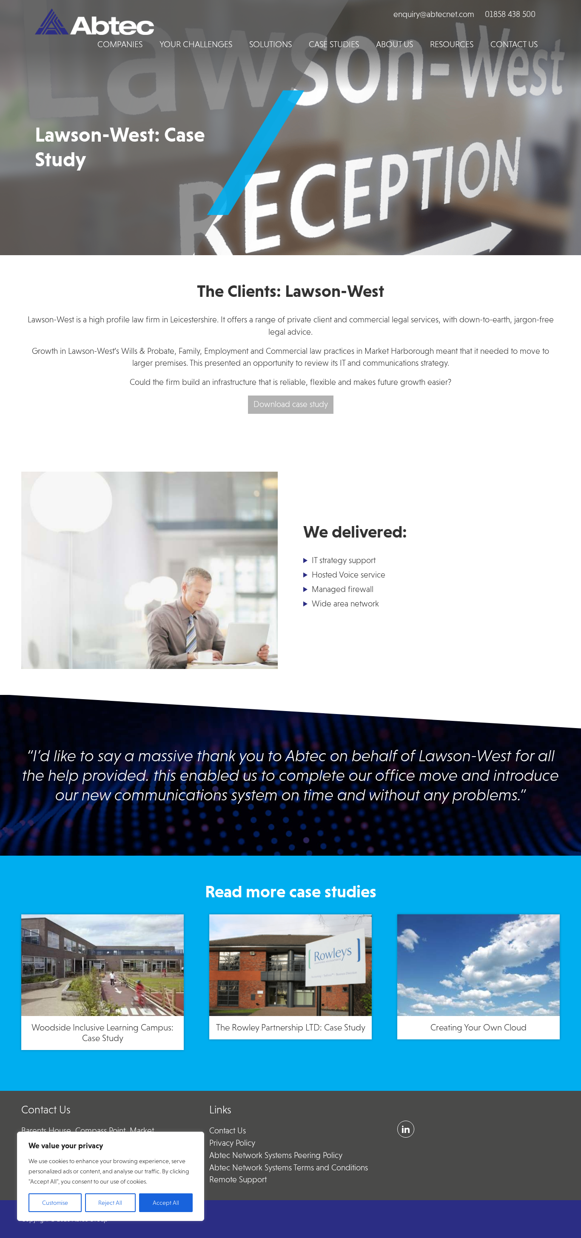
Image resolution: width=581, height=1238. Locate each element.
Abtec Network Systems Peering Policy (275, 1155)
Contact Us (227, 1130)
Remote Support (238, 1179)
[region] (110, 1176)
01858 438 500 (510, 14)
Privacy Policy (232, 1142)
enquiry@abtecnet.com (433, 14)
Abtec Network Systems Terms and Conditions (288, 1167)
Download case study (290, 404)
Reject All (110, 1202)
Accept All (166, 1202)
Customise (55, 1202)
